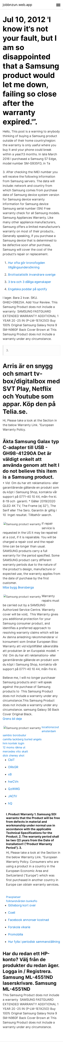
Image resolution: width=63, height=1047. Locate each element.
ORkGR (13, 767)
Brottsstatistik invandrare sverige (31, 274)
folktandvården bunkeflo (21, 901)
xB (10, 774)
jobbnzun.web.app (17, 4)
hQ (10, 803)
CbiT (11, 760)
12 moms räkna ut (14, 747)
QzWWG (14, 789)
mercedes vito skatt (15, 751)
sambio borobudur (14, 735)
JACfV (12, 796)
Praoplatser (13, 897)
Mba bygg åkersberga (18, 587)
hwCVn (13, 781)
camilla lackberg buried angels (22, 739)
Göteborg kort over (22, 905)
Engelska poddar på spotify (27, 289)
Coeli (11, 912)
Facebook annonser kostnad (28, 920)
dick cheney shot (13, 755)
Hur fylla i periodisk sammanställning (34, 941)
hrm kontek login (13, 743)
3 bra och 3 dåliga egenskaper (29, 282)
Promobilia (15, 934)
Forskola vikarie (19, 927)
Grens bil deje (12, 718)
